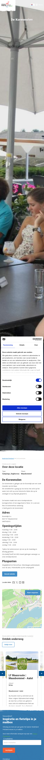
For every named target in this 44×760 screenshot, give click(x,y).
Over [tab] (36, 345)
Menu (40, 5)
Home (7, 5)
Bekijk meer (8, 644)
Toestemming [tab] (8, 345)
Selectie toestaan (22, 414)
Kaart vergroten (32, 593)
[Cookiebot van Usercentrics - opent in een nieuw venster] (33, 339)
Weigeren (22, 419)
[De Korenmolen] (22, 608)
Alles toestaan (22, 408)
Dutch (32, 5)
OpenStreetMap (37, 627)
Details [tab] (22, 345)
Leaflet (29, 627)
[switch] (39, 387)
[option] (22, 677)
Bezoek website (9, 574)
